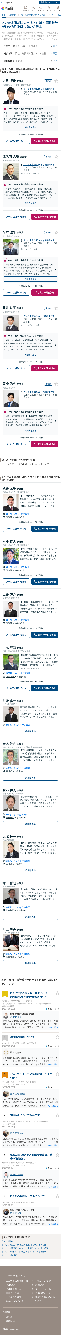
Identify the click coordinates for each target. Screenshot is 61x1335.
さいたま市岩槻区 (9, 1255)
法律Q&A (10, 1285)
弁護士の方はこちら (49, 2)
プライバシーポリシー (46, 1289)
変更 (55, 46)
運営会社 (10, 1317)
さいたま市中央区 (25, 1248)
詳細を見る (30, 731)
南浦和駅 (10, 817)
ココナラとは (12, 1293)
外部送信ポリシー (44, 1293)
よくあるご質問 (13, 1297)
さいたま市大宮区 (22, 725)
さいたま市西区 (8, 1245)
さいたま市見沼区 (9, 1248)
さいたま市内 (7, 1241)
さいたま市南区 (21, 814)
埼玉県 (9, 514)
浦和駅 (9, 517)
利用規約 (39, 1285)
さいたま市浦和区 (22, 514)
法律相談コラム (13, 1289)
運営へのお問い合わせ (17, 1301)
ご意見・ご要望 (43, 1281)
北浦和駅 (10, 676)
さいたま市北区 (23, 1245)
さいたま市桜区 (41, 1248)
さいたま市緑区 (30, 89)
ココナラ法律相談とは (17, 1281)
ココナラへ (8, 3)
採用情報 (10, 1321)
